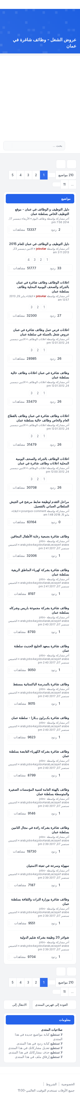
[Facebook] (75, 1070)
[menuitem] (68, 1084)
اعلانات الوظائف (37, 339)
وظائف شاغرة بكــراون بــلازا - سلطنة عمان (40, 718)
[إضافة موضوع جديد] (71, 164)
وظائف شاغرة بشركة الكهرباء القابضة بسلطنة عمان (39, 753)
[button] (56, 184)
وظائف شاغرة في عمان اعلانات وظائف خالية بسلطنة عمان (40, 375)
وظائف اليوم (39, 218)
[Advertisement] (40, 96)
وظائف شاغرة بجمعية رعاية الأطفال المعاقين (40, 536)
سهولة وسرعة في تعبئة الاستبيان (47, 865)
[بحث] (16, 145)
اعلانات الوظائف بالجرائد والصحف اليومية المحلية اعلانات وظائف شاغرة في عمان (42, 461)
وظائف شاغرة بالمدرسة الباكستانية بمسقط (41, 684)
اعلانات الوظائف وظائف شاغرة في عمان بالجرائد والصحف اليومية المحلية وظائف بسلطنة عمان (42, 286)
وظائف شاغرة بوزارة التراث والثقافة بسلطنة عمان (40, 901)
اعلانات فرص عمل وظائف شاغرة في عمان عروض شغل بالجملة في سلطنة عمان (41, 332)
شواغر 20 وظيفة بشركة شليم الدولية (44, 937)
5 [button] (13, 175)
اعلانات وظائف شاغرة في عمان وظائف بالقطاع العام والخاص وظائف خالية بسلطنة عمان (38, 418)
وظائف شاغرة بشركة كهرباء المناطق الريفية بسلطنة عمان (40, 572)
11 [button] (64, 184)
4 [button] (21, 175)
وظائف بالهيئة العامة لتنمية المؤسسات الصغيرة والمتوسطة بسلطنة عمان (39, 792)
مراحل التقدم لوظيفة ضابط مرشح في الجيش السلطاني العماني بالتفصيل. (39, 504)
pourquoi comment (33, 511)
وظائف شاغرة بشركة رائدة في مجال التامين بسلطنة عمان (40, 830)
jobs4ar (41, 248)
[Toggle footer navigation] (5, 1070)
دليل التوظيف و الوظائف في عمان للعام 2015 (39, 244)
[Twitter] (72, 1070)
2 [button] (36, 175)
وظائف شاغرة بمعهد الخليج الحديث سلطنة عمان (41, 648)
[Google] (65, 1070)
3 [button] (28, 175)
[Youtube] (68, 1070)
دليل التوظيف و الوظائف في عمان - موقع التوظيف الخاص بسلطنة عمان (42, 211)
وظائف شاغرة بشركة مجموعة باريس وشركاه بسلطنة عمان (39, 610)
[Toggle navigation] (5, 4)
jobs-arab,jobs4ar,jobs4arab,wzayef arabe (44, 542)
